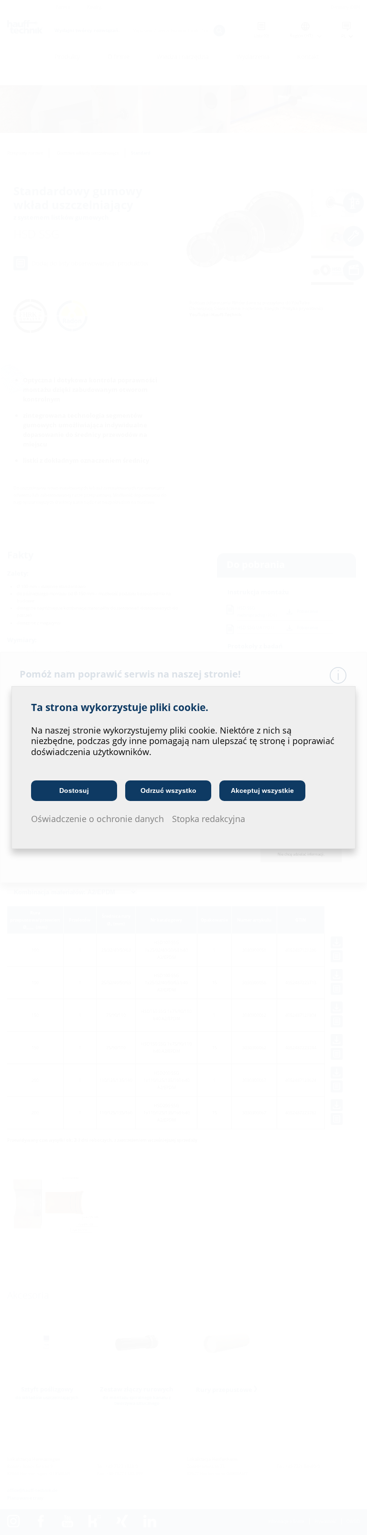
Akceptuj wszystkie (262, 790)
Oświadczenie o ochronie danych (97, 818)
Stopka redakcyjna (208, 818)
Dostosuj (74, 790)
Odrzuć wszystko (168, 790)
